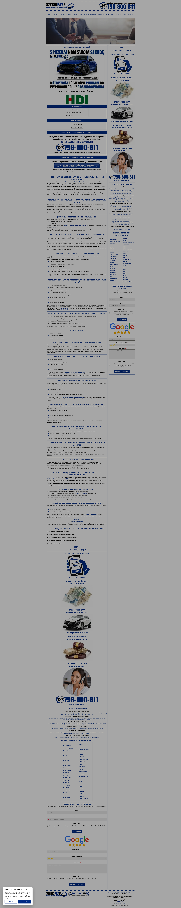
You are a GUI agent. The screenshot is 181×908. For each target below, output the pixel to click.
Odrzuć (11, 901)
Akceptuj (24, 901)
